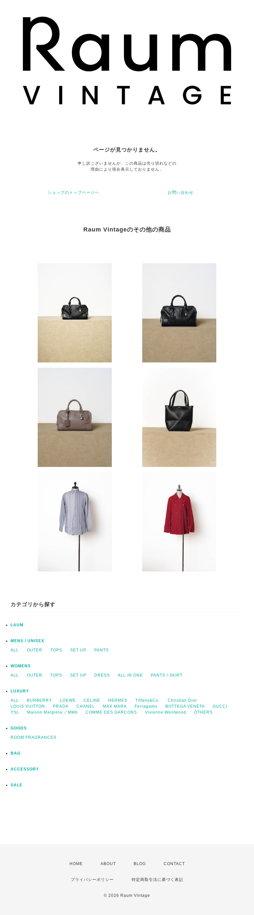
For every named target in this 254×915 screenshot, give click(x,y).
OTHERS (203, 712)
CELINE (92, 700)
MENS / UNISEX (27, 641)
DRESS (102, 675)
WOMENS (21, 666)
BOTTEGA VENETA (185, 706)
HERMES (117, 700)
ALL (15, 650)
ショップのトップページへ (73, 192)
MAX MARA (115, 706)
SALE (16, 785)
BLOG (140, 863)
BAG (16, 753)
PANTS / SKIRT (167, 675)
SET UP (78, 650)
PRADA (60, 706)
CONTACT (174, 863)
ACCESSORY (25, 769)
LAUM (17, 625)
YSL (15, 712)
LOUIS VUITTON (28, 706)
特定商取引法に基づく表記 (157, 879)
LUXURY (20, 691)
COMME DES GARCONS (111, 712)
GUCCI (220, 706)
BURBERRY (39, 700)
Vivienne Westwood (165, 712)
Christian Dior (182, 700)
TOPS (56, 650)
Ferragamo (146, 706)
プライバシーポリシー (92, 879)
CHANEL (85, 706)
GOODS (19, 728)
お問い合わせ (180, 192)
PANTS (101, 650)
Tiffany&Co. (147, 700)
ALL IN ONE (130, 675)
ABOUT (108, 863)
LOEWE (68, 700)
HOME (76, 863)
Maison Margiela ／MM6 (52, 712)
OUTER (34, 650)
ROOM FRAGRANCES (34, 737)
